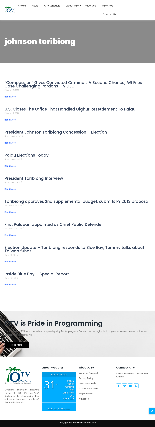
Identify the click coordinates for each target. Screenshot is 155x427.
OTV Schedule (52, 5)
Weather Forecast (88, 373)
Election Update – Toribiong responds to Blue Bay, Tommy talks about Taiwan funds (74, 249)
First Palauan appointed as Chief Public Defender (54, 224)
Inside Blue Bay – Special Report (37, 274)
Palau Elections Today (27, 155)
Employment (86, 393)
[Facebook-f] (118, 385)
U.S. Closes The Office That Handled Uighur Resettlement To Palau (70, 109)
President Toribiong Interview (34, 178)
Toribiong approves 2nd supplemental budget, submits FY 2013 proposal (77, 201)
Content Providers (88, 388)
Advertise (90, 5)
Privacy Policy (86, 378)
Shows (22, 5)
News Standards (87, 383)
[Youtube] (130, 385)
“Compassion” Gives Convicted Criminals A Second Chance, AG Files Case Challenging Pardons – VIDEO (73, 84)
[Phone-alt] (136, 385)
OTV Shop (107, 5)
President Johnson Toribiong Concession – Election (56, 132)
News (35, 5)
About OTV (72, 5)
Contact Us (109, 14)
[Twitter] (124, 385)
